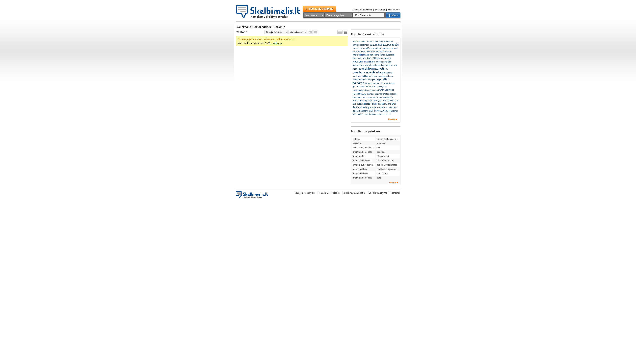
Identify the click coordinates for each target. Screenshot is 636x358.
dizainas (363, 41)
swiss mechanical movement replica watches (388, 139)
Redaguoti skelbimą (362, 9)
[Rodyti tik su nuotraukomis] (310, 32)
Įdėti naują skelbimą (320, 8)
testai (378, 114)
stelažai (389, 73)
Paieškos (336, 193)
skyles (382, 55)
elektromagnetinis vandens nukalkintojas (370, 70)
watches (357, 139)
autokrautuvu (391, 65)
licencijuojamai (372, 90)
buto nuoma (382, 173)
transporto (363, 111)
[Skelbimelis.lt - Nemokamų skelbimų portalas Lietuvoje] (268, 11)
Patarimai (323, 193)
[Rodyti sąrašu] (340, 32)
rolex (379, 147)
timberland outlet (385, 160)
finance (377, 51)
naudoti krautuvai (375, 41)
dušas (373, 114)
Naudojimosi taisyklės (305, 193)
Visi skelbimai (275, 43)
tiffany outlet (359, 156)
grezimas (386, 114)
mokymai (392, 104)
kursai (379, 97)
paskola (380, 152)
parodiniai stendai (361, 45)
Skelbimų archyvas (378, 193)
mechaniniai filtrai (361, 76)
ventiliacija (388, 97)
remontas (372, 97)
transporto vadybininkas (373, 65)
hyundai (370, 94)
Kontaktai (395, 193)
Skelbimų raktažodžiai (354, 193)
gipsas (356, 111)
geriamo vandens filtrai (375, 83)
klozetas (378, 94)
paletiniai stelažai (383, 62)
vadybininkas (359, 90)
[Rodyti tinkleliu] (345, 32)
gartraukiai (357, 65)
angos (355, 41)
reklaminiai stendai (361, 114)
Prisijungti (380, 9)
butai (379, 178)
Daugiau (392, 119)
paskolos (357, 143)
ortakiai (386, 94)
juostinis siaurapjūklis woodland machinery (372, 48)
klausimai (393, 111)
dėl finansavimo (378, 110)
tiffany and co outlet (362, 152)
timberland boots (361, 169)
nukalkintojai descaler (362, 100)
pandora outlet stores (363, 165)
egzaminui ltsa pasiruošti (384, 44)
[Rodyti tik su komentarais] (315, 32)
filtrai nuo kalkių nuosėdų (366, 107)
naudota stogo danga (387, 169)
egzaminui (383, 104)
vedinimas (388, 41)
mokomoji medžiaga (388, 107)
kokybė (374, 104)
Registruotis (394, 9)
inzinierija (357, 69)
